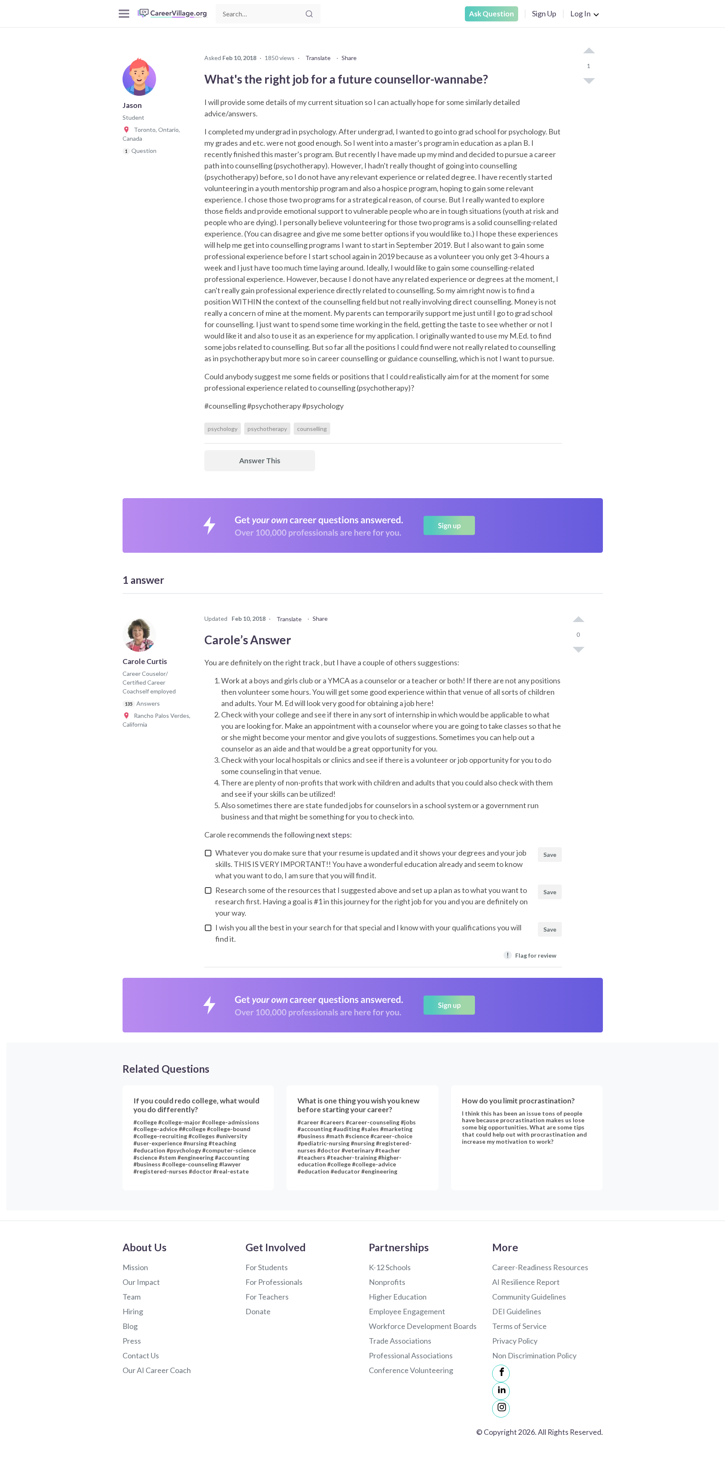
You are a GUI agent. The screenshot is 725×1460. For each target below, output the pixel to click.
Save (549, 854)
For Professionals (274, 1282)
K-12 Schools (390, 1267)
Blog (130, 1326)
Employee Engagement (407, 1311)
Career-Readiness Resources (540, 1267)
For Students (266, 1267)
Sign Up (544, 13)
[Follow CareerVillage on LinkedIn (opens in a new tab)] (501, 1391)
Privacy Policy (514, 1340)
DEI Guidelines (516, 1311)
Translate (318, 57)
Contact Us (141, 1355)
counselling (312, 428)
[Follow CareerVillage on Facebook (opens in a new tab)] (501, 1373)
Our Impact (141, 1282)
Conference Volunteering (411, 1370)
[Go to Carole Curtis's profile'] (141, 637)
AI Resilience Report (526, 1282)
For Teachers (267, 1296)
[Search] (309, 13)
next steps (333, 834)
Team (132, 1296)
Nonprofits (387, 1282)
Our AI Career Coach (157, 1370)
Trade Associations (400, 1340)
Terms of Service (519, 1326)
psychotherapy (267, 428)
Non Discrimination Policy (534, 1355)
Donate (258, 1311)
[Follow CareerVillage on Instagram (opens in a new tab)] (501, 1409)
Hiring (133, 1311)
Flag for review (531, 955)
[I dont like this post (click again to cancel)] (589, 80)
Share (349, 57)
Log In (580, 13)
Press (132, 1340)
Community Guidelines (529, 1296)
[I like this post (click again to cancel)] (589, 51)
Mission (135, 1267)
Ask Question (491, 13)
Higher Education (398, 1296)
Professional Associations (411, 1355)
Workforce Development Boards (423, 1326)
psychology (222, 428)
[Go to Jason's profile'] (141, 81)
